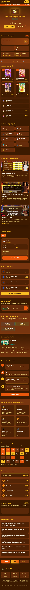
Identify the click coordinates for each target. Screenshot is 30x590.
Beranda (5, 573)
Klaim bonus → (5, 179)
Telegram (5, 576)
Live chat (24, 561)
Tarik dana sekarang (16, 293)
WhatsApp (15, 576)
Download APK (10, 26)
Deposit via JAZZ (15, 257)
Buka (26, 308)
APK (27, 1)
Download (24, 573)
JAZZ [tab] (3, 235)
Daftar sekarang (15, 394)
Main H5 (22, 26)
